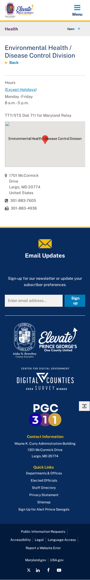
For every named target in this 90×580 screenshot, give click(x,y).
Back (13, 62)
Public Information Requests (43, 531)
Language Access (62, 540)
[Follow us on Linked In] (37, 570)
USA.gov (57, 560)
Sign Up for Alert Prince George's (43, 509)
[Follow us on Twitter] (28, 570)
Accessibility (20, 540)
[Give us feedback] (84, 406)
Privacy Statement (44, 495)
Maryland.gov (35, 560)
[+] (69, 29)
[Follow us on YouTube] (59, 570)
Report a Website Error (43, 548)
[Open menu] (77, 10)
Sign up (75, 300)
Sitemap (43, 502)
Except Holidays (21, 89)
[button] (45, 139)
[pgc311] (45, 340)
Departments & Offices (44, 473)
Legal (39, 540)
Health (11, 29)
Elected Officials (44, 480)
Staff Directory (44, 488)
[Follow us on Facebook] (48, 570)
